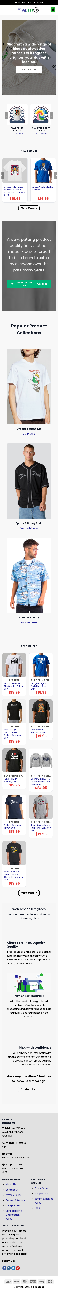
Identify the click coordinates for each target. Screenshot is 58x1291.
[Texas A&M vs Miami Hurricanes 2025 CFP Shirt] (41, 807)
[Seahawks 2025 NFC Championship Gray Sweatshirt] (41, 760)
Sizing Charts (12, 1205)
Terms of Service (15, 1200)
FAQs (37, 1208)
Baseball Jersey (29, 528)
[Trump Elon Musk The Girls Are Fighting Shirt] (14, 665)
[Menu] (4, 9)
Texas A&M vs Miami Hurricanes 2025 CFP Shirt (41, 828)
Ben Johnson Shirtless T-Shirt (38, 731)
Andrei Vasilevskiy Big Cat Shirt (42, 188)
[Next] (51, 122)
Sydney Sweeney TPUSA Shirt (12, 826)
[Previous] (6, 122)
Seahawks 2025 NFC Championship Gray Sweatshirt (40, 782)
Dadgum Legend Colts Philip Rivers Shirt (39, 686)
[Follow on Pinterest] (18, 1268)
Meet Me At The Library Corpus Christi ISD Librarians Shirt (13, 875)
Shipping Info (41, 1193)
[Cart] (53, 9)
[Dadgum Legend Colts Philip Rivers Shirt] (41, 665)
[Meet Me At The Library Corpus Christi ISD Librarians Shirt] (14, 853)
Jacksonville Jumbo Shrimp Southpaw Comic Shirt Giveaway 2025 (14, 191)
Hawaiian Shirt (29, 622)
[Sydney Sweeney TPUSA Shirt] (14, 807)
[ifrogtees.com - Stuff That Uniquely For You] (28, 10)
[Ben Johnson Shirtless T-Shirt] (41, 711)
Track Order (41, 1188)
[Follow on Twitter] (13, 1268)
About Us (10, 1184)
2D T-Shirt (29, 433)
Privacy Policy (13, 1195)
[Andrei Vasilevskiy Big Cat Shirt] (43, 170)
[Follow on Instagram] (9, 1268)
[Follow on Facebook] (4, 1268)
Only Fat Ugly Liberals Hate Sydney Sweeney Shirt (12, 733)
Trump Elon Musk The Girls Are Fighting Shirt (14, 686)
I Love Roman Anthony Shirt (10, 780)
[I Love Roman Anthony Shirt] (14, 760)
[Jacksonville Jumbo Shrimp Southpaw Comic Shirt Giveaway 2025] (14, 170)
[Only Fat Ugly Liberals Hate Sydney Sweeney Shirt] (14, 711)
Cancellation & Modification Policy (14, 1214)
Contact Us (12, 1189)
